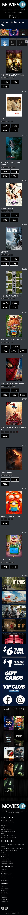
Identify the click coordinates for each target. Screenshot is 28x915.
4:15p (5, 395)
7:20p (5, 484)
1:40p (14, 82)
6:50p (22, 351)
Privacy (3, 895)
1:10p (14, 390)
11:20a (5, 126)
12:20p (5, 259)
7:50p (13, 176)
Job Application (4, 890)
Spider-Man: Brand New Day (7, 835)
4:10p (5, 86)
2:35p (14, 126)
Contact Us (4, 886)
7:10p (13, 220)
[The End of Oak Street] (14, 282)
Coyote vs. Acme (5, 854)
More (13, 12)
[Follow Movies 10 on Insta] (6, 908)
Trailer (25, 91)
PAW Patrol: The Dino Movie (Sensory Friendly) (12, 848)
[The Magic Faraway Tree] (14, 61)
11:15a (5, 390)
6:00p (13, 566)
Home (4, 9)
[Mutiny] (14, 238)
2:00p (5, 351)
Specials (16, 9)
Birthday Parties (5, 899)
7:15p (13, 263)
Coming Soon (4, 869)
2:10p (14, 215)
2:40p (15, 259)
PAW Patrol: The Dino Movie (8, 831)
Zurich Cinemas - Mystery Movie (9, 850)
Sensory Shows (4, 880)
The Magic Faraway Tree (7, 820)
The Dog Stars (4, 856)
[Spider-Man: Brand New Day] (14, 369)
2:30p (15, 171)
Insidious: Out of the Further (8, 823)
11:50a (15, 346)
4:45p (5, 220)
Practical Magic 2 (5, 859)
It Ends (3, 852)
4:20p (5, 130)
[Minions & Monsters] (14, 502)
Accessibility (4, 897)
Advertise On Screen (6, 893)
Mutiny (3, 827)
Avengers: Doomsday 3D (7, 863)
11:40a (5, 303)
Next (26, 41)
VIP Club (23, 9)
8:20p (22, 395)
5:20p (5, 307)
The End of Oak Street (6, 829)
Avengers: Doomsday (6, 861)
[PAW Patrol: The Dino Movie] (14, 326)
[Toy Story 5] (14, 546)
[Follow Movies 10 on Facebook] (2, 908)
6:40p (5, 436)
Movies (9, 9)
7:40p (13, 307)
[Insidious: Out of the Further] (14, 148)
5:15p (5, 176)
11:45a (5, 215)
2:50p (14, 303)
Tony (2, 833)
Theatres (20, 12)
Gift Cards (7, 12)
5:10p (5, 523)
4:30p (13, 351)
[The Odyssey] (14, 459)
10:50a (5, 346)
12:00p (5, 171)
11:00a (5, 479)
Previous (1, 41)
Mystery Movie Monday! (7, 878)
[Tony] (14, 105)
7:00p (13, 130)
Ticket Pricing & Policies (6, 873)
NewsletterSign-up (14, 16)
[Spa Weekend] (14, 194)
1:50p (5, 566)
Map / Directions (5, 888)
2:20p (14, 479)
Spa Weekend (4, 825)
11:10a (5, 82)
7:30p (13, 395)
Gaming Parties (4, 901)
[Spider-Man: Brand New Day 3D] (14, 413)
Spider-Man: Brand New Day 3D (8, 837)
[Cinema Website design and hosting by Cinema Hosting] (14, 912)
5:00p (5, 263)
